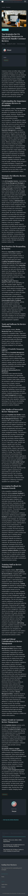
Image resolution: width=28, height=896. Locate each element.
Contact (3, 887)
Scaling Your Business (11, 1)
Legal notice (4, 884)
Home (2, 876)
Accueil (3, 7)
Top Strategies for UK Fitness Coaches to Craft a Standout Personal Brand (13, 850)
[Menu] (25, 1)
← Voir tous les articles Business (10, 819)
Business (8, 7)
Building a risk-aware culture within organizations (12, 840)
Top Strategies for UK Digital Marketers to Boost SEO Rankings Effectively (13, 845)
